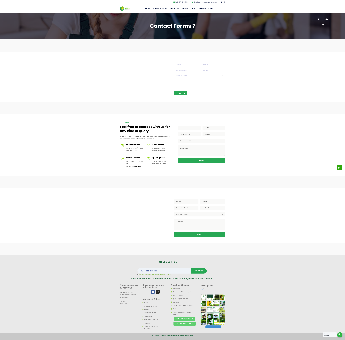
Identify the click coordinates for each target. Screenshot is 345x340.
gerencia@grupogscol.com (209, 2)
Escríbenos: (198, 2)
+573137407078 (183, 2)
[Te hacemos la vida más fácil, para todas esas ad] (210, 303)
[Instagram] (158, 292)
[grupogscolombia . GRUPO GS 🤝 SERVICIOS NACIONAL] (203, 297)
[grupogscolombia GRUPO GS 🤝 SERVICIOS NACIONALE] (203, 310)
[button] (184, 319)
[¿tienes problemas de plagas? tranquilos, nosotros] (222, 297)
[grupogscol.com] (125, 8)
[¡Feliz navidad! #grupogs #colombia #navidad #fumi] (210, 297)
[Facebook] (153, 292)
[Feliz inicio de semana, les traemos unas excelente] (203, 303)
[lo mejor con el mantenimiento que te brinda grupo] (222, 310)
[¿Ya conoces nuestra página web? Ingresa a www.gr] (216, 297)
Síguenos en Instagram (213, 327)
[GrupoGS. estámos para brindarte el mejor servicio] (203, 316)
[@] (206, 290)
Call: (176, 2)
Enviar (179, 93)
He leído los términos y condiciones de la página (155, 274)
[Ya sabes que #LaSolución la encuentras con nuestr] (216, 303)
